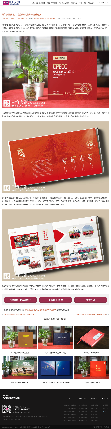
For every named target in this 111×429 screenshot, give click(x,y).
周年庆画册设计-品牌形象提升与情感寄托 (40, 310)
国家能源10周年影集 (70, 405)
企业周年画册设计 (50, 18)
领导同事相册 (94, 411)
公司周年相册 (83, 405)
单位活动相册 (83, 417)
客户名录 (106, 408)
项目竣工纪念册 (64, 3)
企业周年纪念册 (22, 18)
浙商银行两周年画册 (69, 411)
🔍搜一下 (106, 411)
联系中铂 (106, 405)
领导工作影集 (83, 408)
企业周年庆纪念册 (39, 18)
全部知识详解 (94, 405)
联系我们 (91, 3)
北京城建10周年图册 (70, 414)
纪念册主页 (5, 18)
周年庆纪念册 (40, 3)
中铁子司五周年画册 (69, 417)
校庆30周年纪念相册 (70, 420)
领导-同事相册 (52, 3)
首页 (33, 3)
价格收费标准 (94, 420)
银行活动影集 (83, 420)
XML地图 (35, 427)
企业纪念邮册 (83, 411)
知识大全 (13, 18)
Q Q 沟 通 (90, 299)
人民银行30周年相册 (70, 408)
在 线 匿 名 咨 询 (55, 299)
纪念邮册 (74, 3)
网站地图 (106, 427)
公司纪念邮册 (94, 414)
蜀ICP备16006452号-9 (44, 427)
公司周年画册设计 (11, 2)
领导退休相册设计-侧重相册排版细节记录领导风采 (19, 314)
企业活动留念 (94, 417)
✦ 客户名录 (83, 3)
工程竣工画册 (83, 414)
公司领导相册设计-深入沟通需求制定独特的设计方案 (90, 314)
